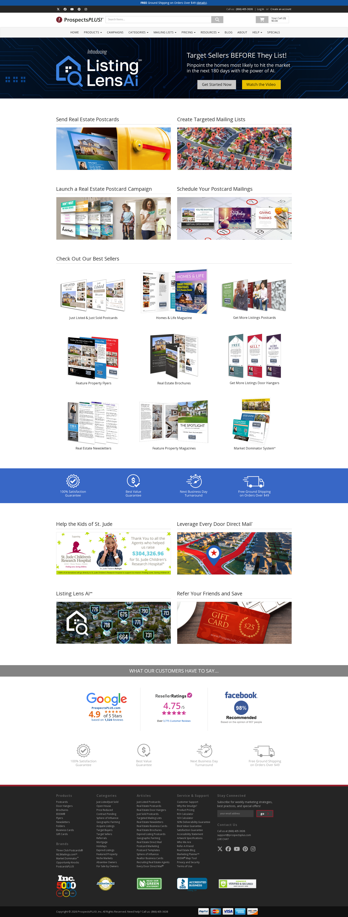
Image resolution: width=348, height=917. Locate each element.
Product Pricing (185, 810)
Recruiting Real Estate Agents (153, 862)
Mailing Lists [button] (163, 32)
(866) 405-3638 (244, 9)
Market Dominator (67, 858)
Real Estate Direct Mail (149, 842)
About (242, 32)
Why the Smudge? (187, 806)
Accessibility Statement (190, 834)
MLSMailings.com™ (66, 854)
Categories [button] (137, 32)
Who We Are (184, 842)
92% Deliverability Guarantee (193, 822)
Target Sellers (104, 834)
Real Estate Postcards (149, 806)
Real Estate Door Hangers (151, 810)
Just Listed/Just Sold (107, 802)
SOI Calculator (185, 818)
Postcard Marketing (148, 846)
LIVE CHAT (223, 839)
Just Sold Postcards (147, 814)
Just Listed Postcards (148, 802)
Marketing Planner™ (188, 854)
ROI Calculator (185, 814)
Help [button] (256, 32)
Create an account (280, 9)
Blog (228, 32)
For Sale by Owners (107, 866)
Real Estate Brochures (149, 830)
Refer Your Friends (234, 624)
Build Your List (234, 154)
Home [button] (74, 32)
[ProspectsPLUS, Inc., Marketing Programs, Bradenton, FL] (192, 885)
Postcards (62, 802)
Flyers (59, 818)
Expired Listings (105, 850)
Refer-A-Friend (185, 846)
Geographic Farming (108, 822)
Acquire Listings (105, 826)
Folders (60, 826)
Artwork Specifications (189, 838)
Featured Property (106, 854)
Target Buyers (104, 830)
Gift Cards (62, 834)
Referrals (101, 838)
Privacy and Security (188, 862)
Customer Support (187, 802)
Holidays (101, 846)
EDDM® (60, 814)
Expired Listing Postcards (151, 834)
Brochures (62, 810)
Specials (273, 32)
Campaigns (115, 32)
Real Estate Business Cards (152, 826)
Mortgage (102, 842)
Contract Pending (106, 814)
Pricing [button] (187, 32)
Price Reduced (104, 810)
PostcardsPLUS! (65, 866)
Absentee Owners (106, 862)
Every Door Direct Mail (150, 866)
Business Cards (65, 830)
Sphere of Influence (107, 818)
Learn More (113, 559)
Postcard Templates (148, 850)
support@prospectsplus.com (234, 835)
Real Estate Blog (186, 850)
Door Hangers (64, 806)
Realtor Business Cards (150, 858)
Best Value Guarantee (189, 826)
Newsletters (63, 822)
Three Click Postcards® (69, 850)
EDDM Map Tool (187, 858)
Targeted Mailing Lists (149, 818)
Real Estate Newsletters (150, 822)
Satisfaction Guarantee (190, 830)
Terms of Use (184, 866)
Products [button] (92, 32)
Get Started (113, 154)
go (262, 813)
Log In (260, 9)
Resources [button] (209, 32)
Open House (103, 806)
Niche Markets (104, 858)
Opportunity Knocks (67, 862)
